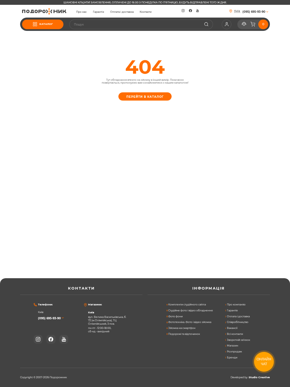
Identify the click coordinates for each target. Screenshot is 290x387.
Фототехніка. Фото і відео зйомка (189, 322)
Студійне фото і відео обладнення (190, 310)
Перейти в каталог (145, 96)
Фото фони (175, 316)
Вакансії (232, 328)
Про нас (81, 11)
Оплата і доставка (122, 11)
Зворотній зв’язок (238, 340)
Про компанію (236, 304)
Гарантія (98, 11)
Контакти (146, 11)
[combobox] (141, 24)
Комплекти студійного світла (187, 304)
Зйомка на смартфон (181, 328)
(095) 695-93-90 (49, 318)
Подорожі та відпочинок (184, 334)
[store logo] (44, 11)
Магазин (232, 345)
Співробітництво (237, 322)
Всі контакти (235, 334)
